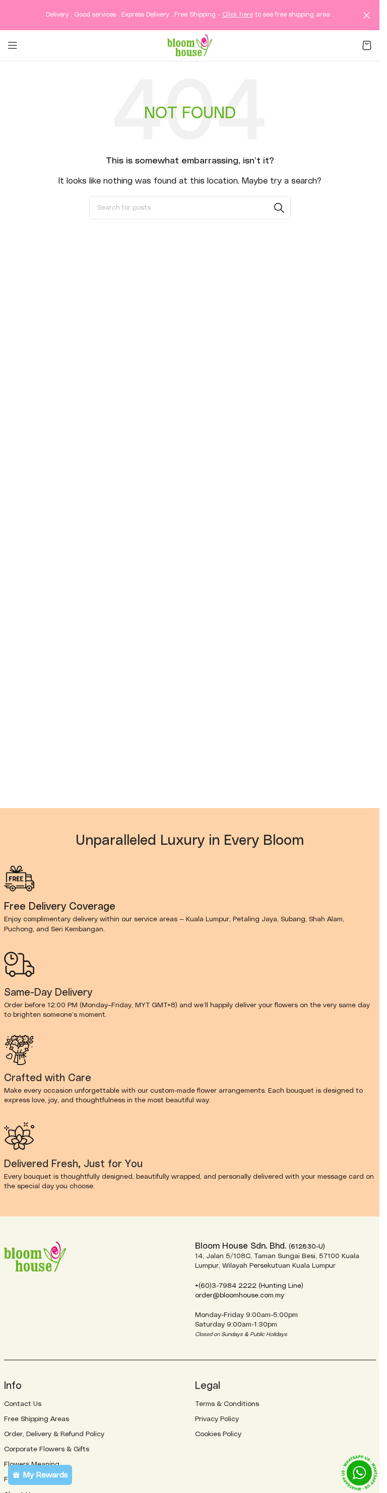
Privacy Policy (217, 1419)
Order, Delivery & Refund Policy (54, 1434)
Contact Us (22, 1404)
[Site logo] (190, 45)
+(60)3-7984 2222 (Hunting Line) (249, 1285)
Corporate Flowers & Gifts (46, 1449)
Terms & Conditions (227, 1404)
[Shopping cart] (367, 45)
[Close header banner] (366, 15)
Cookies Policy (218, 1434)
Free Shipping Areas (36, 1419)
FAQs (12, 1479)
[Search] (279, 207)
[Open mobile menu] (13, 45)
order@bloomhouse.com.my (239, 1295)
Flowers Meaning (31, 1464)
